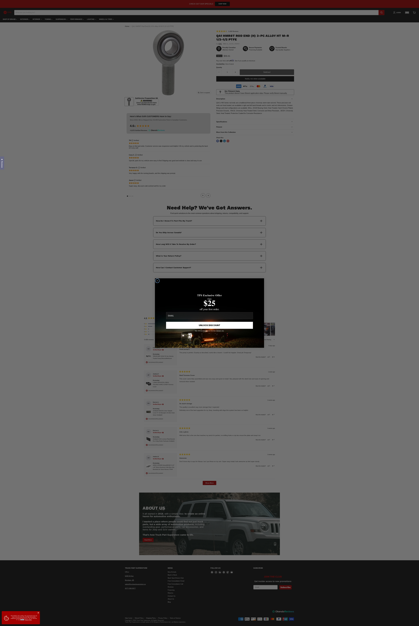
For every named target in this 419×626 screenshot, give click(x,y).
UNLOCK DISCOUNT (209, 325)
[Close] (38, 613)
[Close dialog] (157, 281)
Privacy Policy (28, 619)
